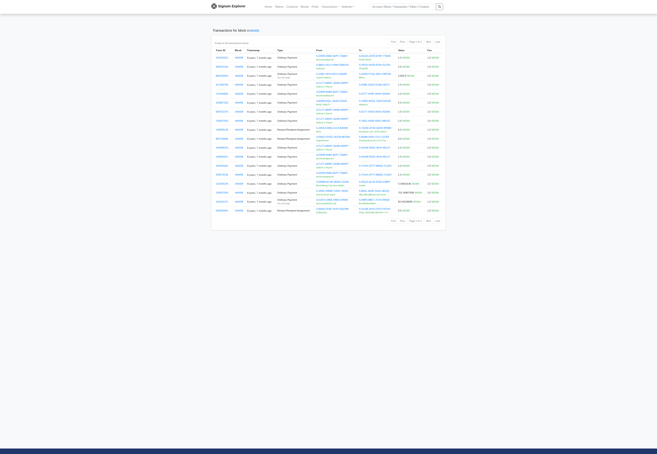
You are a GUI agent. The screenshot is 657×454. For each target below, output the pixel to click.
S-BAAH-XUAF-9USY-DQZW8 (332, 208)
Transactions (329, 6)
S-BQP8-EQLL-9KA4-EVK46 (331, 101)
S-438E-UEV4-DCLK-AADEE (331, 74)
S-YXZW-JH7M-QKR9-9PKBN (375, 128)
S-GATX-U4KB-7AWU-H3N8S (332, 199)
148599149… (223, 129)
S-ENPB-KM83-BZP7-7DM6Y (332, 56)
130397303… (223, 120)
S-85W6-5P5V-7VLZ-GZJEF (374, 136)
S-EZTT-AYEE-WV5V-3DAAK (374, 93)
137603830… (223, 93)
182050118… (223, 165)
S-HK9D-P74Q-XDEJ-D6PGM (375, 74)
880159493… (223, 75)
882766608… (223, 138)
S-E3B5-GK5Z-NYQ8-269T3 (374, 84)
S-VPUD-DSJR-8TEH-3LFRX (374, 64)
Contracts (292, 6)
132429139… (223, 183)
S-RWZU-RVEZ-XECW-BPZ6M (333, 136)
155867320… (223, 102)
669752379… (223, 111)
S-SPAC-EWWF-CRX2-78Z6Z (332, 191)
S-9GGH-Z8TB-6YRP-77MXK (375, 56)
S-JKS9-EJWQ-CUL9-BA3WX (332, 128)
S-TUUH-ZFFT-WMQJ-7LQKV (375, 165)
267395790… (223, 84)
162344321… (223, 57)
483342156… (223, 66)
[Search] (439, 7)
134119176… (223, 201)
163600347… (223, 156)
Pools (315, 6)
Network (347, 6)
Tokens (279, 6)
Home (268, 6)
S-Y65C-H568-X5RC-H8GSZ (374, 120)
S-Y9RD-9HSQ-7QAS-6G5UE (375, 101)
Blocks (305, 6)
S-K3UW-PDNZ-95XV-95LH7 (374, 147)
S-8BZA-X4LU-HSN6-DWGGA (332, 64)
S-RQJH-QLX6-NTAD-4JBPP (374, 181)
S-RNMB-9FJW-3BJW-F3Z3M (332, 181)
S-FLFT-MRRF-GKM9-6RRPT (332, 83)
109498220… (223, 147)
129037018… (223, 192)
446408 (254, 30)
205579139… (223, 174)
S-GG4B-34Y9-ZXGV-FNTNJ (374, 208)
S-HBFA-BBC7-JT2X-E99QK (374, 199)
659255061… (223, 210)
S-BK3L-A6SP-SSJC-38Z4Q (374, 191)
